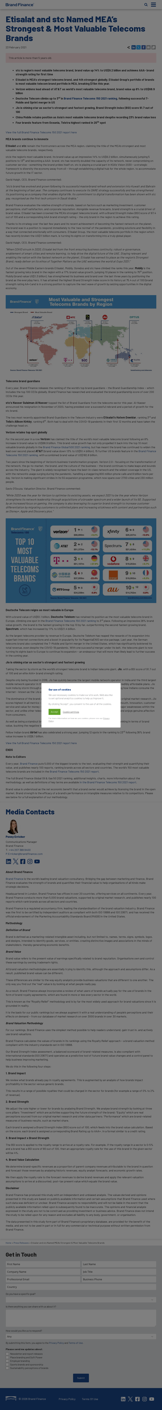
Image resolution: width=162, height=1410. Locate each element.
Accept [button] (54, 711)
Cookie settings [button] (71, 711)
